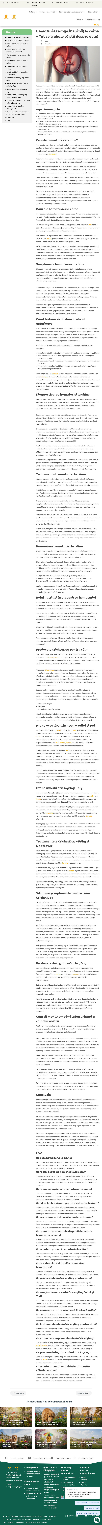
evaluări (55, 374)
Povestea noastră (33, 1471)
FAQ (7, 121)
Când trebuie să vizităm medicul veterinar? (15, 50)
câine (46, 41)
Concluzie (9, 117)
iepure (68, 743)
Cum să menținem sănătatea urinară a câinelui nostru (17, 113)
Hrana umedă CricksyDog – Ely (16, 90)
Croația (84, 1480)
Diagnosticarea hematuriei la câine (17, 56)
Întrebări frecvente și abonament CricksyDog (33, 1496)
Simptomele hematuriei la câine (16, 44)
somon (62, 743)
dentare (65, 863)
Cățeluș (32, 12)
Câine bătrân (93, 12)
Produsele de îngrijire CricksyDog (14, 107)
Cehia (83, 1477)
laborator (52, 154)
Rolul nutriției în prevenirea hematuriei (16, 73)
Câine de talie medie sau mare (71, 12)
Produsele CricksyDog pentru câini (17, 79)
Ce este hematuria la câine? (17, 37)
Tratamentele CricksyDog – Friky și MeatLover (17, 96)
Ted (74, 730)
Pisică (79, 19)
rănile (49, 239)
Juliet (58, 730)
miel (57, 743)
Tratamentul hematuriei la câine (16, 62)
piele (58, 974)
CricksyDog (53, 657)
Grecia (83, 1482)
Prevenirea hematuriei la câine (15, 67)
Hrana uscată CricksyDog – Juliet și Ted (16, 84)
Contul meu (90, 19)
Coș (98, 19)
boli (90, 225)
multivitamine (41, 1346)
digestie (89, 816)
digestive (49, 813)
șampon (76, 974)
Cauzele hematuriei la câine (17, 40)
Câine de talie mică (47, 12)
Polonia (84, 1485)
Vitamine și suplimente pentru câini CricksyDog (17, 101)
